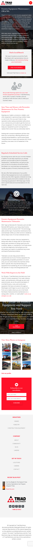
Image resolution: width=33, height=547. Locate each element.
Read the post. (10, 489)
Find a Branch (16, 332)
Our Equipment (16, 326)
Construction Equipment (16, 428)
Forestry (16, 425)
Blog (16, 447)
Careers (16, 450)
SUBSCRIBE (16, 403)
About (16, 440)
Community (16, 443)
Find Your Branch (16, 67)
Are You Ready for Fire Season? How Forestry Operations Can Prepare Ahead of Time (16, 484)
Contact (16, 469)
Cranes (16, 421)
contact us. (23, 73)
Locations (16, 462)
